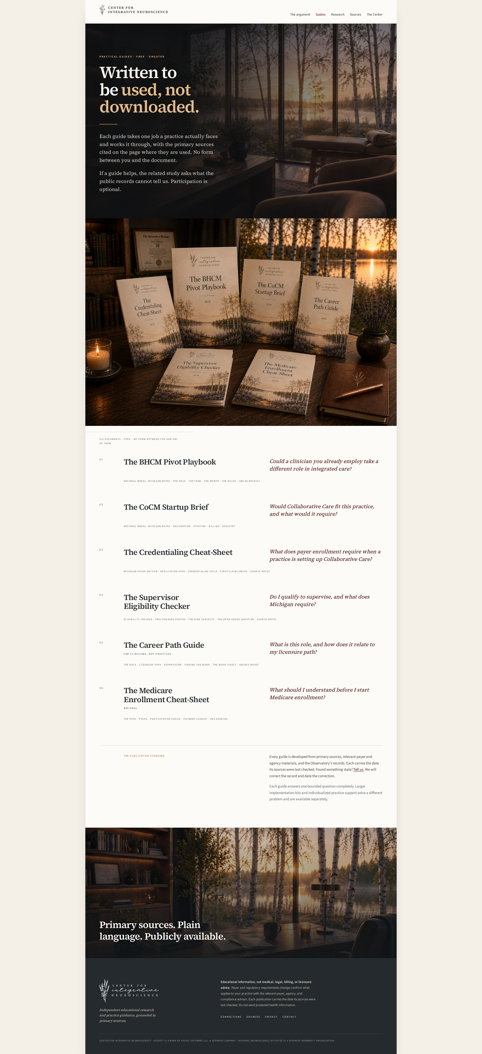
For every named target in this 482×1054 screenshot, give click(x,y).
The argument (300, 14)
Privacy (271, 1017)
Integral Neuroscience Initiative (260, 1040)
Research (337, 14)
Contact (289, 1017)
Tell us (358, 769)
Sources (355, 14)
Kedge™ (159, 1040)
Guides (321, 14)
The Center (375, 14)
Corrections (231, 1017)
